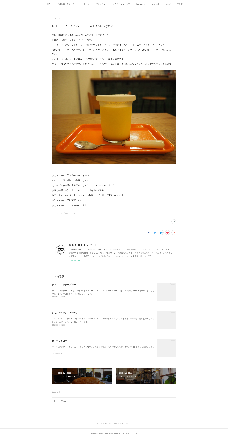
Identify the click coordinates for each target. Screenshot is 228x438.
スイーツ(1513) (57, 213)
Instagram (140, 3)
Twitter (168, 3)
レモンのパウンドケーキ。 (65, 312)
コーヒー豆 (85, 3)
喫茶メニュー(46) (70, 213)
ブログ (180, 3)
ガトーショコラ (59, 340)
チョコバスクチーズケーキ (65, 284)
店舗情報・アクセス (65, 3)
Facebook (155, 3)
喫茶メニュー (101, 3)
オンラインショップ (121, 3)
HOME (48, 3)
